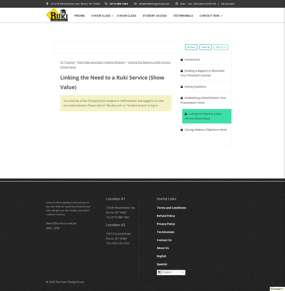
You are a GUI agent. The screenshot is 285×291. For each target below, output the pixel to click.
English (166, 272)
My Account (227, 3)
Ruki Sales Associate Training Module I (101, 62)
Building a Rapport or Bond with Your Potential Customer (202, 73)
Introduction (192, 59)
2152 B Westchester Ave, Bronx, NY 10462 (75, 3)
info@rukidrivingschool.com (153, 3)
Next (204, 47)
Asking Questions (195, 86)
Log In (222, 47)
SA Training (67, 62)
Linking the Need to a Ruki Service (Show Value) (203, 116)
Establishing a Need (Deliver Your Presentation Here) (203, 100)
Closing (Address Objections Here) (206, 129)
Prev (192, 47)
